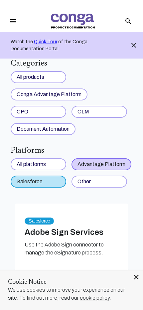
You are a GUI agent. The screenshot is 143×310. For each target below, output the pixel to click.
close (136, 277)
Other (84, 181)
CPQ (22, 111)
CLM (83, 111)
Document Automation (43, 129)
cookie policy (94, 298)
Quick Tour (45, 41)
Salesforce (30, 181)
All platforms (31, 164)
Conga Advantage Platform (49, 94)
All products (30, 77)
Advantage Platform (101, 164)
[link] (73, 21)
